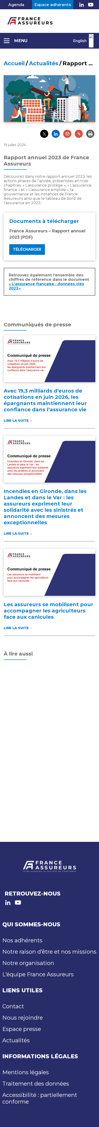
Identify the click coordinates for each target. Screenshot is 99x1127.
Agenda (16, 4)
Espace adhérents (52, 4)
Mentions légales (25, 1072)
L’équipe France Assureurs (38, 974)
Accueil (14, 63)
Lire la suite (17, 420)
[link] (81, 4)
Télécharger (27, 249)
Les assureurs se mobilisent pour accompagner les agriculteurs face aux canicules (48, 610)
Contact (13, 1006)
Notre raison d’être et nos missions (49, 951)
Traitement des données (35, 1083)
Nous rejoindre (22, 1017)
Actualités (43, 63)
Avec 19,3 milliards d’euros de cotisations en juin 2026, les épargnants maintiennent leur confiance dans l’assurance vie (45, 400)
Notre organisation (28, 963)
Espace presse (21, 1029)
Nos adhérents (22, 940)
